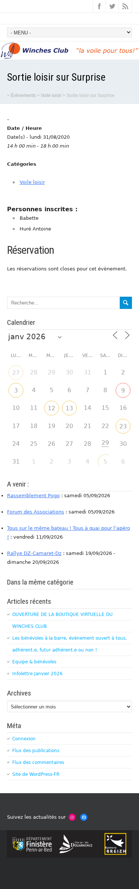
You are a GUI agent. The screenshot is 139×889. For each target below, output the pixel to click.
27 (16, 372)
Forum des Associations (35, 512)
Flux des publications (35, 750)
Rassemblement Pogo (33, 495)
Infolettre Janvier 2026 (37, 673)
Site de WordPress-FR (35, 774)
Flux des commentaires (38, 762)
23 (123, 426)
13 (69, 408)
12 (51, 408)
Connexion (24, 738)
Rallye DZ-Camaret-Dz (34, 553)
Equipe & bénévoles (34, 661)
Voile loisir (32, 182)
